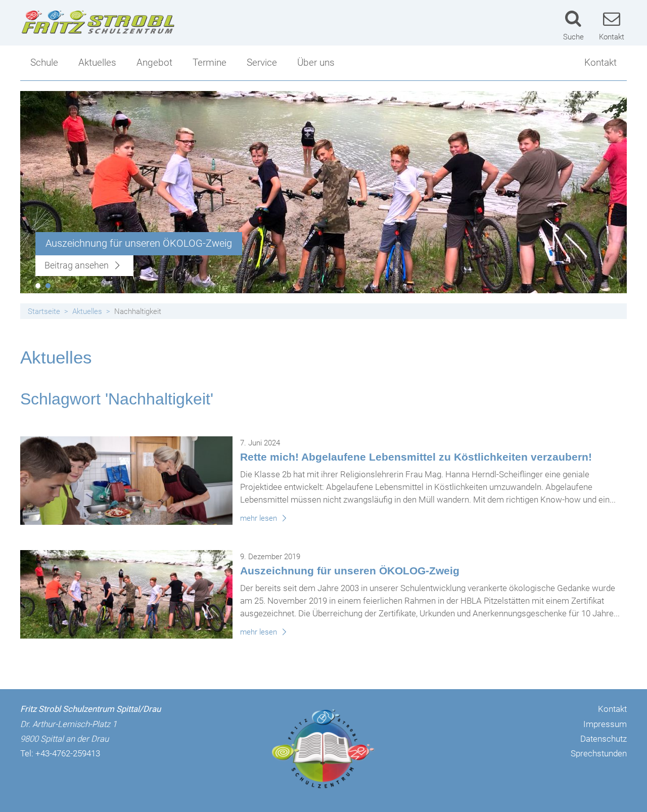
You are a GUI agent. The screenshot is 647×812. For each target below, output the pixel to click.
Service (262, 62)
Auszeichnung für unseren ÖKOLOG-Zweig (349, 570)
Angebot (154, 62)
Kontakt (600, 62)
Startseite (44, 311)
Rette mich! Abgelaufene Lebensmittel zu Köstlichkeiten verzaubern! (416, 457)
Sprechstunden (599, 753)
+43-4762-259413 (67, 753)
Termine (209, 62)
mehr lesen (259, 518)
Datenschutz (603, 739)
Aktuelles (97, 62)
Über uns (316, 62)
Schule (44, 62)
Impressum (605, 724)
